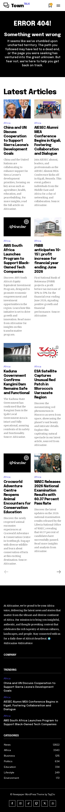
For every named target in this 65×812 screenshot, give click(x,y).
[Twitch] (36, 803)
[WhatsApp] (53, 803)
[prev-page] (6, 572)
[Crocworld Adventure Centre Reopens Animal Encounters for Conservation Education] (17, 462)
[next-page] (58, 572)
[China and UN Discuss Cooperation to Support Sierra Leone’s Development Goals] (17, 108)
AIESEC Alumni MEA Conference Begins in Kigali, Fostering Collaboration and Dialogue (47, 141)
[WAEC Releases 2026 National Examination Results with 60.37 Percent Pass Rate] (47, 462)
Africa (7, 123)
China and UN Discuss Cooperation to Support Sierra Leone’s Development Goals (16, 141)
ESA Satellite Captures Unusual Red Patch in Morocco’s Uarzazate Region (45, 384)
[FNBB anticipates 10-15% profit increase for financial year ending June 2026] (47, 226)
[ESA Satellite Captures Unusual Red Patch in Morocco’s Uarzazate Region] (47, 352)
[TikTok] (28, 803)
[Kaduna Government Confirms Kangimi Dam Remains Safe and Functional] (17, 352)
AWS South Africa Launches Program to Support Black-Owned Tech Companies (16, 259)
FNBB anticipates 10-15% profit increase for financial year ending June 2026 (47, 259)
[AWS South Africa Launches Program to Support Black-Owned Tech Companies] (17, 226)
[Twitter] (45, 803)
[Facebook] (12, 803)
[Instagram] (20, 803)
